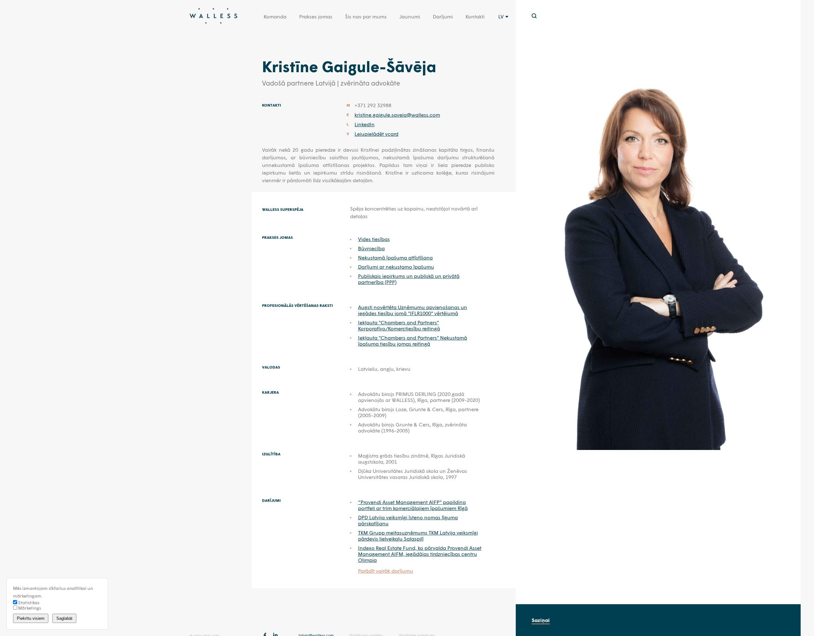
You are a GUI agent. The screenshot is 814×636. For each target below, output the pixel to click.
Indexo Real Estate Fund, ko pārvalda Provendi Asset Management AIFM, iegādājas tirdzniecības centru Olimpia (419, 554)
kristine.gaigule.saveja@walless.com (397, 115)
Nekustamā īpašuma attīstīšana (395, 257)
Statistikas (28, 602)
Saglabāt (64, 618)
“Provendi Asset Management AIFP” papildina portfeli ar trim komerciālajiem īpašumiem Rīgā (413, 505)
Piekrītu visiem (31, 618)
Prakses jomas (315, 16)
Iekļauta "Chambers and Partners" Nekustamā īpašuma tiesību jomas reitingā (412, 341)
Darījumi (443, 16)
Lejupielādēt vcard (376, 134)
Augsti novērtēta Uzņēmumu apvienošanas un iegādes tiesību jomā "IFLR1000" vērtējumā (412, 310)
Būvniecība (371, 248)
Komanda (275, 16)
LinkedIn (365, 124)
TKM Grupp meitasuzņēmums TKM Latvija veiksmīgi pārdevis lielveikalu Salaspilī (418, 535)
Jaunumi (409, 16)
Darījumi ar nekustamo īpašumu (396, 267)
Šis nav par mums (366, 16)
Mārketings (29, 608)
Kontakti (475, 16)
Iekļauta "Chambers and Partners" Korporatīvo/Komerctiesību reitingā (399, 325)
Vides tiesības (374, 239)
